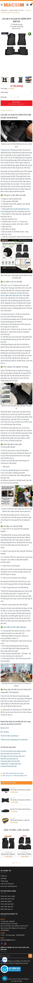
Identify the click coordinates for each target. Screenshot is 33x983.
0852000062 (20, 935)
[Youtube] (5, 944)
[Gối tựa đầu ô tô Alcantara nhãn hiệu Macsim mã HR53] (5, 790)
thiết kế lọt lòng (23, 370)
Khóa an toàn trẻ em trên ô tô (10, 753)
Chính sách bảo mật (7, 906)
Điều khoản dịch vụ (7, 909)
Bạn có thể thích (9, 783)
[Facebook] (2, 944)
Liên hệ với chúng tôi (7, 883)
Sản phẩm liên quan (16, 830)
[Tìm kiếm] (27, 4)
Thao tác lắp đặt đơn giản (11, 470)
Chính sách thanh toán (7, 899)
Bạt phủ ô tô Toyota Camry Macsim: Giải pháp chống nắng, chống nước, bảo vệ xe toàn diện (20, 809)
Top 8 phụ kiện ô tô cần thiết (10, 761)
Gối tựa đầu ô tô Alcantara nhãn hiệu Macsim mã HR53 (20, 790)
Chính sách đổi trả (6, 901)
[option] (16, 44)
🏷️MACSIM (8, 852)
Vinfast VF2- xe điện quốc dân (11, 764)
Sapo (20, 981)
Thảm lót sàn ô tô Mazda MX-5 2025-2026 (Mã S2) (15, 854)
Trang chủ (4, 876)
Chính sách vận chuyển (8, 896)
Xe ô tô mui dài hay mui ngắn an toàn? (13, 751)
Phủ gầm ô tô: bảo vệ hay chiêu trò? (13, 756)
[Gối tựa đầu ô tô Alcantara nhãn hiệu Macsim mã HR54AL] (5, 800)
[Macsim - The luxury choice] (13, 4)
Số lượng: (4, 97)
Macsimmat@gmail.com (8, 940)
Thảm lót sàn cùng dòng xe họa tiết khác (14, 739)
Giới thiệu (3, 878)
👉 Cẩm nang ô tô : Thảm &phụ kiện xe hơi (14, 775)
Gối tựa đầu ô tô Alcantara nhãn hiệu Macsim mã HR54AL (20, 800)
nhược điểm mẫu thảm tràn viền (11, 295)
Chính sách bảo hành (7, 904)
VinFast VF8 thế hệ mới (9, 766)
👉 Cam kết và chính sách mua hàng (12, 773)
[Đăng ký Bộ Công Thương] (11, 969)
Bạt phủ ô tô (5, 728)
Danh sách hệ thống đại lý (9, 886)
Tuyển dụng (4, 881)
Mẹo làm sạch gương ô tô (9, 758)
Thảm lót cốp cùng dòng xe (10, 736)
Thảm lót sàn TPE (7, 150)
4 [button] (19, 862)
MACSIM (12, 788)
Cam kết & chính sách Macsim (14, 627)
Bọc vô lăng (5, 732)
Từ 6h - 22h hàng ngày (8, 935)
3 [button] (17, 862)
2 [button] (15, 862)
